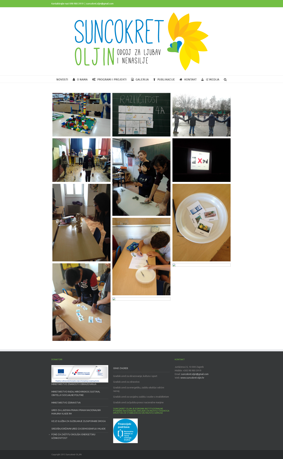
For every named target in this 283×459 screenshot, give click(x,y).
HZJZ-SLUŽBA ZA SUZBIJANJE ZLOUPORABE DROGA (78, 421)
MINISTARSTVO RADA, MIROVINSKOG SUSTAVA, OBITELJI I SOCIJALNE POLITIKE (75, 393)
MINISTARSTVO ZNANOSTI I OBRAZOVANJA (73, 384)
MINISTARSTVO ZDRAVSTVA (66, 402)
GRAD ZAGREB (120, 368)
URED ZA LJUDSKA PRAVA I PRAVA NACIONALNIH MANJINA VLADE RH (76, 412)
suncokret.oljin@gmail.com (99, 3)
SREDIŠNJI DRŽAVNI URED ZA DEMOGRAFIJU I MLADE (78, 428)
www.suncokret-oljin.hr (192, 377)
